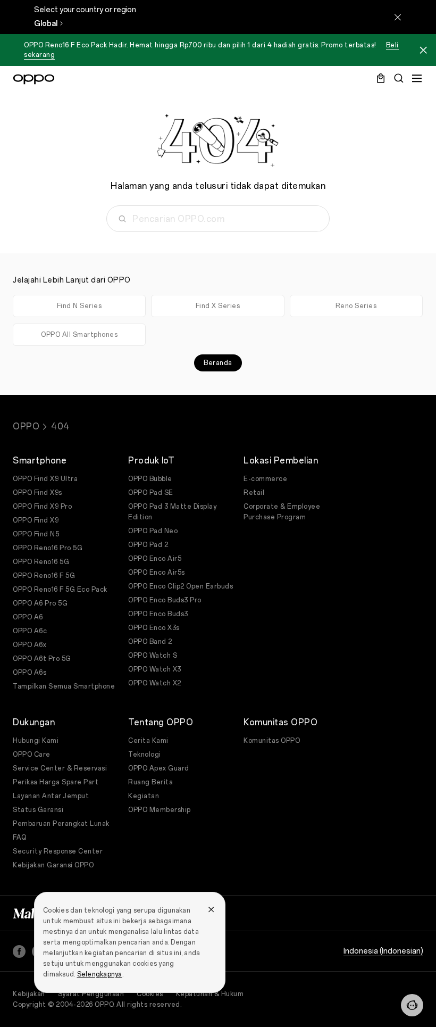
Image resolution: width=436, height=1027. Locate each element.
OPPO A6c (30, 631)
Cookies (150, 994)
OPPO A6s (29, 672)
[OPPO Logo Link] (34, 79)
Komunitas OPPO (272, 740)
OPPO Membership (159, 810)
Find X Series (218, 306)
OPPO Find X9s (37, 492)
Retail (254, 492)
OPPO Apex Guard (158, 768)
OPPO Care (32, 754)
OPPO (26, 426)
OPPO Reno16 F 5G (44, 575)
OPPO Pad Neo (153, 531)
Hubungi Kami (35, 740)
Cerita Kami (148, 740)
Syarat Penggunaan (91, 994)
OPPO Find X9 (35, 520)
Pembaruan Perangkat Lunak (61, 823)
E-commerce (265, 479)
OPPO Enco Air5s (156, 572)
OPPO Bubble (150, 479)
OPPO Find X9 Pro (42, 506)
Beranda (218, 363)
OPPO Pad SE (150, 492)
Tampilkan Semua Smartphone (64, 686)
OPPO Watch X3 (154, 669)
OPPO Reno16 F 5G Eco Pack (60, 589)
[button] (412, 1005)
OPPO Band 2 (150, 641)
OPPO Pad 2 (148, 545)
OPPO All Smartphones (79, 334)
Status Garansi (38, 810)
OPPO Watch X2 (154, 683)
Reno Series (356, 306)
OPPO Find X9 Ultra (45, 479)
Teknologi (144, 754)
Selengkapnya (99, 974)
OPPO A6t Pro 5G (42, 658)
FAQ (20, 837)
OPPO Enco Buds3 (158, 614)
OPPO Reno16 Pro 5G (47, 548)
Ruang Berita (150, 782)
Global (45, 23)
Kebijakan (29, 994)
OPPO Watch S (152, 655)
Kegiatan (143, 796)
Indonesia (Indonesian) (383, 951)
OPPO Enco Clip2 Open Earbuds (180, 586)
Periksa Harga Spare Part (55, 782)
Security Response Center (58, 851)
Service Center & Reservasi (60, 768)
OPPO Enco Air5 (154, 558)
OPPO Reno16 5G (41, 562)
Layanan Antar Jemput (51, 796)
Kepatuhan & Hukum (210, 994)
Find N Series (79, 306)
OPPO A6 (28, 617)
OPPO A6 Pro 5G (40, 603)
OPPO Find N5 (36, 534)
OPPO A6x (29, 645)
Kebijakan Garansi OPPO (53, 865)
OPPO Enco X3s (154, 628)
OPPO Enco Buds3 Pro (165, 600)
